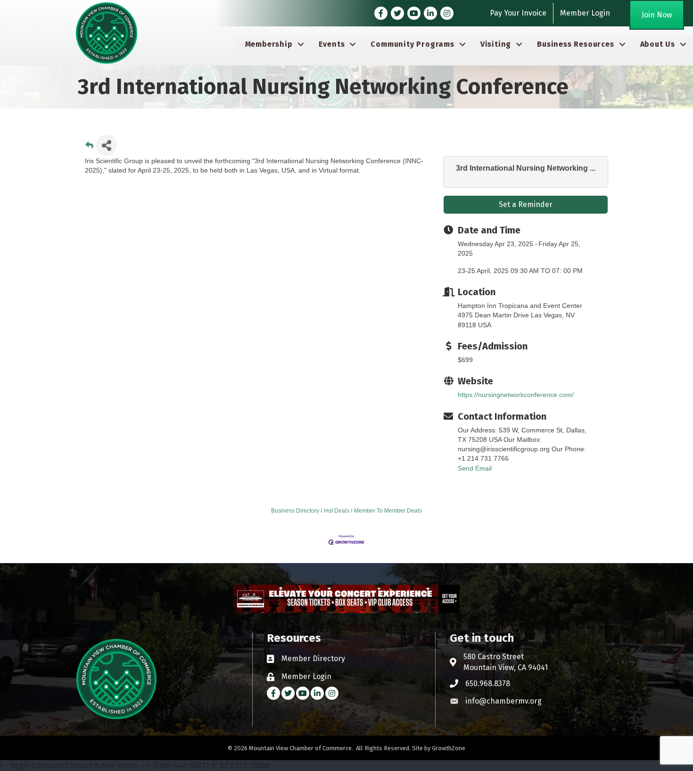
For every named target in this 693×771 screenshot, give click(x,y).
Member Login (585, 12)
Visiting (495, 44)
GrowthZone (448, 748)
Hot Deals (336, 510)
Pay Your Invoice (518, 12)
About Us (657, 44)
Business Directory (295, 510)
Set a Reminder (526, 204)
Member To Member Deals (388, 510)
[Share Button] (106, 145)
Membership (269, 44)
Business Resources (575, 44)
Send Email (475, 468)
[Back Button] (89, 148)
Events (332, 44)
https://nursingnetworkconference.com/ (516, 394)
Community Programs (412, 44)
